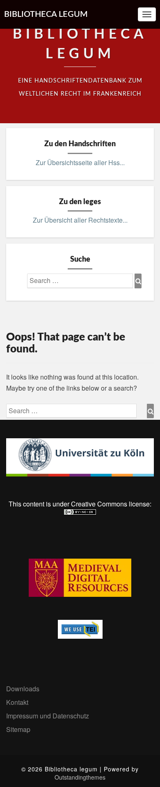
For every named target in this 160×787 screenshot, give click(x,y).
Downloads (22, 688)
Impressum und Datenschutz (47, 715)
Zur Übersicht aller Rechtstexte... (80, 220)
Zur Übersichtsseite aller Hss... (80, 162)
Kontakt (17, 702)
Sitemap (18, 729)
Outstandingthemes (80, 777)
